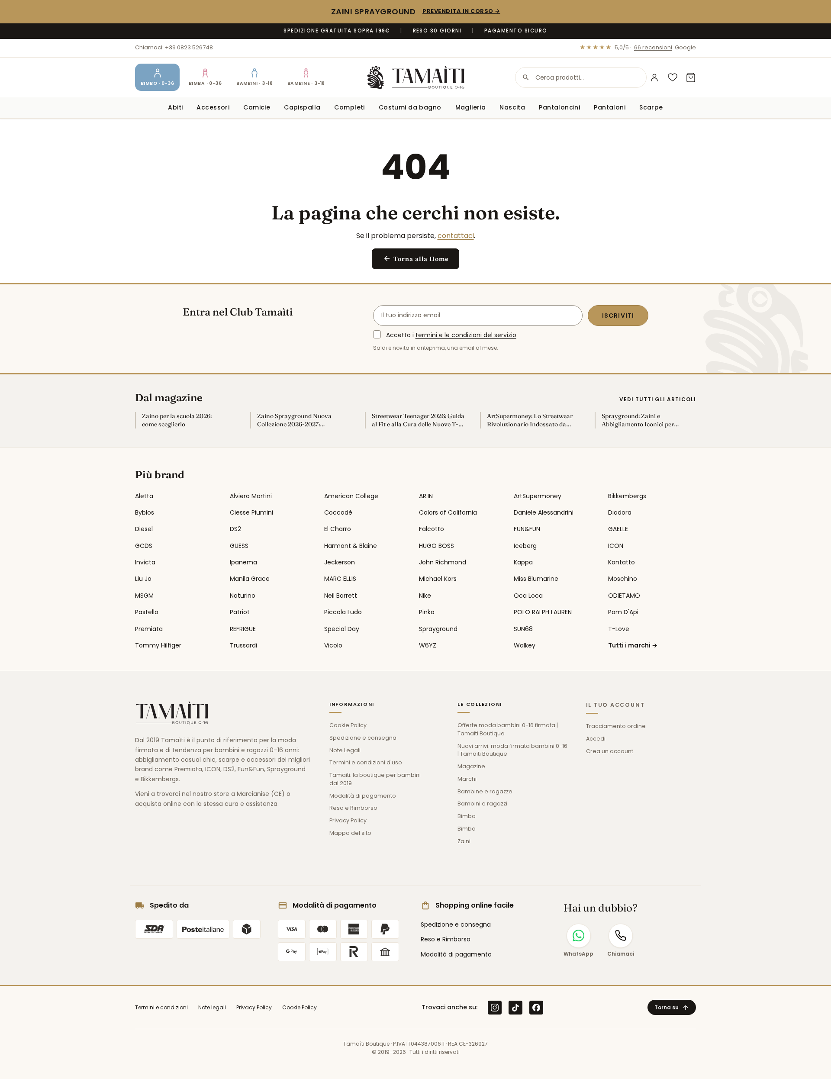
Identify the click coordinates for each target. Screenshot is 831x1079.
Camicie (256, 107)
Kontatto (621, 562)
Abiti (175, 107)
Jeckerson (339, 562)
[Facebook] (536, 1008)
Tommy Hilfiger (158, 645)
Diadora (619, 512)
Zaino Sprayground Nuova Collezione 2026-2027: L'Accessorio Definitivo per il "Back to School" (296, 420)
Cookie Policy (348, 725)
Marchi (467, 779)
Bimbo (466, 828)
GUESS (239, 545)
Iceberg (525, 545)
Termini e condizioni (161, 1007)
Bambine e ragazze (484, 791)
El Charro (337, 529)
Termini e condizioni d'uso (365, 762)
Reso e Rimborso (353, 808)
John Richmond (442, 562)
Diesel (144, 529)
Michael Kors (438, 578)
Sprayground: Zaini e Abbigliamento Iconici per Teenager (638, 420)
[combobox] (581, 77)
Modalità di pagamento (362, 795)
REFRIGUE (243, 629)
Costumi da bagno (410, 107)
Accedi (596, 738)
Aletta (144, 496)
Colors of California (448, 512)
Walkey (524, 645)
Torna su (671, 1007)
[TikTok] (515, 1008)
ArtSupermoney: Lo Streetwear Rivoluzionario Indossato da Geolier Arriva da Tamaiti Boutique (530, 420)
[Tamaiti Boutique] (172, 713)
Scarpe (651, 107)
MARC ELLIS (340, 578)
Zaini (463, 841)
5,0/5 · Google (638, 47)
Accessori (212, 107)
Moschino (622, 578)
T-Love (618, 629)
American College (351, 496)
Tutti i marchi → (632, 645)
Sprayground (438, 629)
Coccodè (338, 512)
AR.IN (426, 496)
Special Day (341, 629)
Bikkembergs (627, 496)
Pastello (146, 612)
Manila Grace (250, 578)
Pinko (427, 612)
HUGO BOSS (436, 545)
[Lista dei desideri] (672, 77)
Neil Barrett (340, 595)
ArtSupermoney (537, 496)
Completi (349, 107)
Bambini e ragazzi (482, 803)
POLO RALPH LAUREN (543, 612)
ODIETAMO (624, 595)
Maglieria (470, 107)
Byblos (144, 512)
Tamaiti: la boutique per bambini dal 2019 (375, 779)
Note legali (212, 1007)
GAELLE (618, 529)
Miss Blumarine (536, 578)
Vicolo (333, 645)
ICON (615, 545)
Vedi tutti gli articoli (657, 399)
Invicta (145, 562)
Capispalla (302, 107)
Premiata (149, 629)
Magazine (471, 766)
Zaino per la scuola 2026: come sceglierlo (177, 420)
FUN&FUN (527, 529)
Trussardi (243, 645)
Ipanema (243, 562)
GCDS (143, 545)
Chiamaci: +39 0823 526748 (174, 47)
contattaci (456, 236)
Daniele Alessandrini (543, 512)
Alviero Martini (251, 496)
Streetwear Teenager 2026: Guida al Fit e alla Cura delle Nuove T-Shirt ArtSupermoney (418, 420)
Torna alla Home (415, 258)
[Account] (654, 77)
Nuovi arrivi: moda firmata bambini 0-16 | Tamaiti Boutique (512, 750)
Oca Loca (528, 595)
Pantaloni (609, 107)
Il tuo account (615, 705)
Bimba (466, 816)
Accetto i (451, 335)
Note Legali (345, 750)
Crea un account (609, 751)
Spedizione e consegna (362, 737)
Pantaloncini (559, 107)
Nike (425, 595)
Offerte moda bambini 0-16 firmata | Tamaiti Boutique (507, 729)
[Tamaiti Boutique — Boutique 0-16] (415, 77)
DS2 (235, 529)
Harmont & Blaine (350, 545)
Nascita (512, 107)
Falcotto (431, 529)
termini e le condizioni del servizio (466, 335)
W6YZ (427, 645)
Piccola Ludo (343, 612)
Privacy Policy (348, 820)
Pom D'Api (623, 612)
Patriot (240, 612)
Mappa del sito (350, 833)
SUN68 (523, 629)
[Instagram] (495, 1008)
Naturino (242, 595)
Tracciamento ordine (616, 726)
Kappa (523, 562)
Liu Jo (143, 578)
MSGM (144, 595)
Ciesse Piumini (251, 512)
